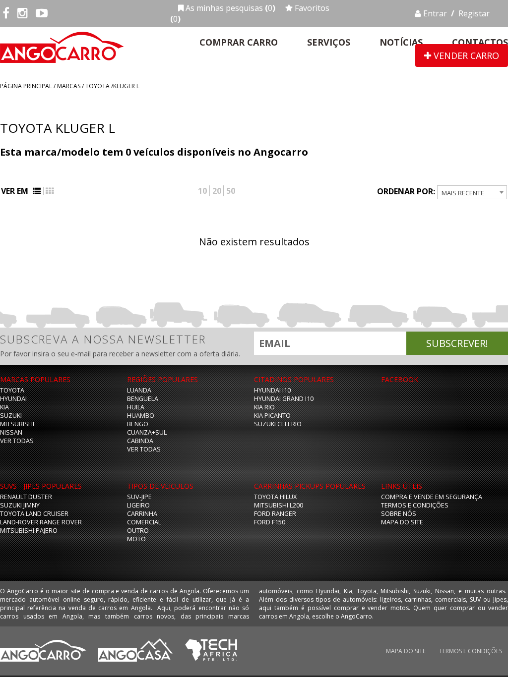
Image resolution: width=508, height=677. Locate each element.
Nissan (11, 432)
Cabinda (140, 441)
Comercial (144, 522)
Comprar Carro (238, 42)
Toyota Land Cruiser (34, 513)
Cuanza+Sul (147, 432)
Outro (138, 530)
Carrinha (142, 513)
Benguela (142, 399)
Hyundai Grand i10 (284, 399)
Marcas (68, 86)
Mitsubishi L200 (278, 505)
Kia (4, 407)
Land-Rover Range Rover (41, 522)
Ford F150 (269, 522)
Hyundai (13, 399)
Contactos (480, 42)
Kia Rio (264, 407)
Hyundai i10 (272, 390)
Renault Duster (26, 497)
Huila (135, 407)
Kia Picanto (272, 415)
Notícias (401, 42)
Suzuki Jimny (20, 505)
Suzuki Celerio (278, 424)
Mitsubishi (17, 424)
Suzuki (11, 415)
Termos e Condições (414, 505)
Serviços (328, 42)
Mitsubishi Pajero (29, 530)
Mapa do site (402, 522)
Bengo (137, 424)
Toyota (97, 86)
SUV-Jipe (139, 497)
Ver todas (17, 441)
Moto (136, 539)
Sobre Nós (398, 513)
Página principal (26, 86)
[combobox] (472, 192)
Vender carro (465, 55)
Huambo (140, 415)
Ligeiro (138, 505)
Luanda (139, 390)
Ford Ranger (275, 513)
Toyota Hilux (275, 497)
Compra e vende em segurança (431, 497)
